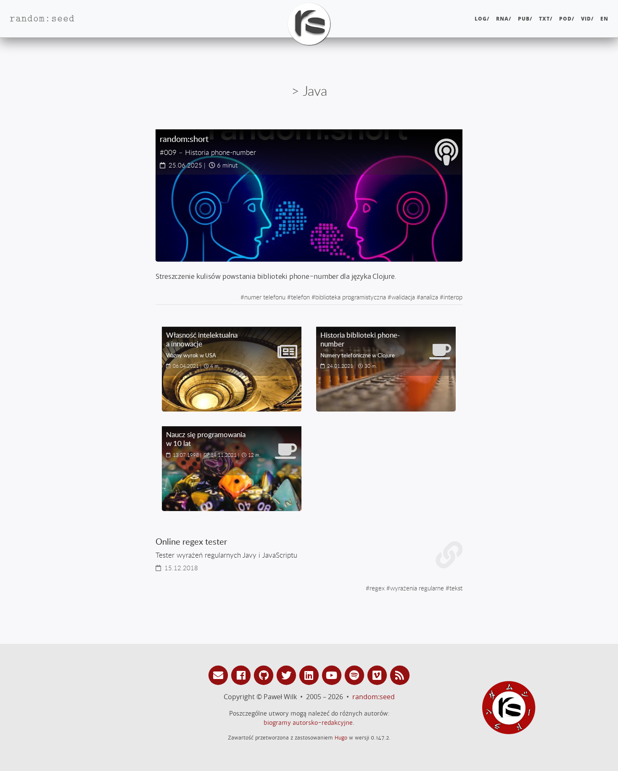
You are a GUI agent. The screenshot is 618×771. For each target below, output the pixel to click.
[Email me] (219, 674)
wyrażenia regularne (417, 588)
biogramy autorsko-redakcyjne (308, 722)
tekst (455, 588)
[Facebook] (242, 674)
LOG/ (482, 18)
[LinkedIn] (310, 674)
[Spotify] (355, 674)
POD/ (566, 18)
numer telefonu (264, 297)
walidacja (403, 297)
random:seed (373, 696)
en (604, 18)
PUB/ (525, 18)
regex (377, 588)
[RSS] (400, 674)
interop (453, 297)
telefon (300, 297)
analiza (429, 297)
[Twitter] (287, 674)
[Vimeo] (378, 674)
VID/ (587, 18)
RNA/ (503, 18)
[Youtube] (333, 674)
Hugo (341, 737)
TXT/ (545, 18)
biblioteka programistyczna (350, 297)
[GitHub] (265, 674)
